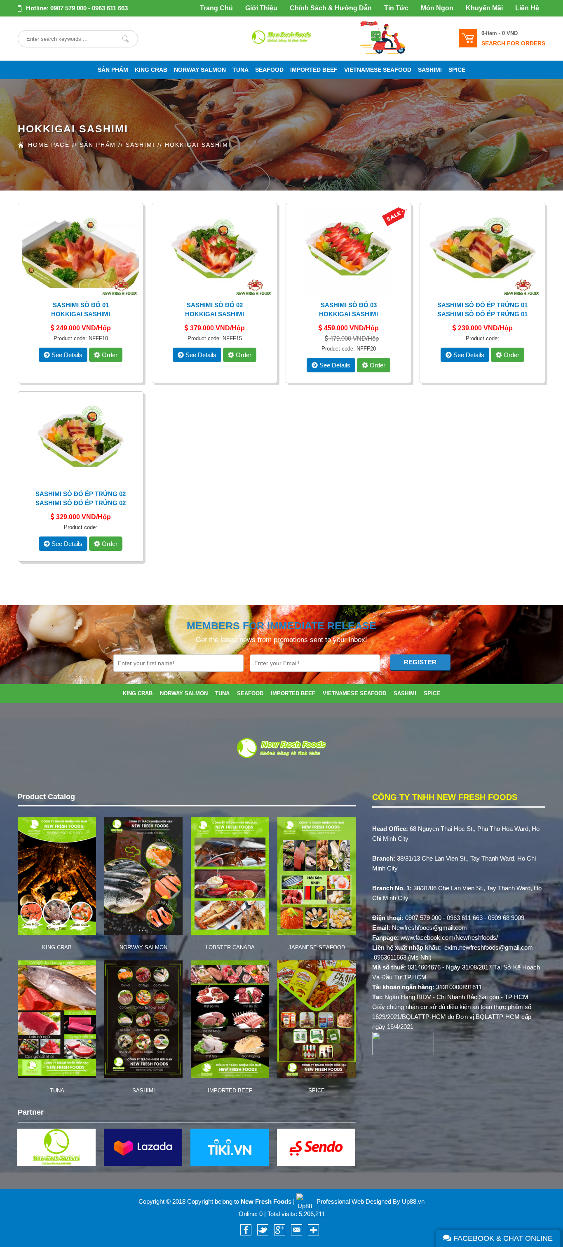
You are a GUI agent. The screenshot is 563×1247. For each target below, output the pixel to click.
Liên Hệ (527, 8)
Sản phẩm (113, 70)
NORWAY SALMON (200, 70)
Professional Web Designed (354, 1201)
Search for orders (513, 43)
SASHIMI (430, 70)
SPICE (456, 70)
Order (108, 354)
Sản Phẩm (98, 144)
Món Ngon (437, 8)
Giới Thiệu (261, 8)
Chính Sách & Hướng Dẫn (331, 8)
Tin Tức (396, 8)
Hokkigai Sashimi (198, 144)
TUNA (240, 70)
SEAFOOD (269, 70)
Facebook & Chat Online (502, 1238)
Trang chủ (216, 8)
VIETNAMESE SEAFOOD (377, 70)
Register (420, 662)
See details (66, 354)
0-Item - (499, 33)
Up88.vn (413, 1201)
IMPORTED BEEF (314, 70)
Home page (49, 144)
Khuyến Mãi (484, 8)
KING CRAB (151, 70)
